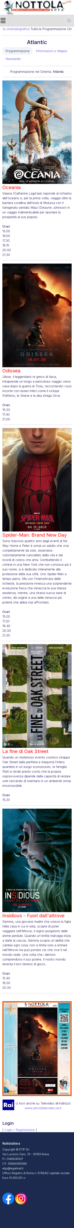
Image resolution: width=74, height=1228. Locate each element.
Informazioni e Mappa (51, 51)
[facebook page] (8, 1198)
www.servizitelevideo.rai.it (43, 1108)
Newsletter (13, 59)
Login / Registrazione (20, 1130)
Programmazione (18, 51)
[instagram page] (21, 1198)
